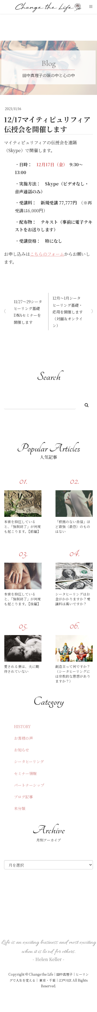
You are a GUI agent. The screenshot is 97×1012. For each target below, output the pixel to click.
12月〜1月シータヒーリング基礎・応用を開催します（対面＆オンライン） (68, 311)
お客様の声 (23, 738)
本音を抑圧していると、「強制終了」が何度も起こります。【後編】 (22, 599)
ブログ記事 (23, 796)
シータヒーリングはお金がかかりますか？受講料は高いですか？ (72, 599)
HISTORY (22, 726)
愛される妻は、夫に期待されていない (21, 669)
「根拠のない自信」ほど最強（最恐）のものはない (72, 526)
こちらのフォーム (47, 254)
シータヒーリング (29, 761)
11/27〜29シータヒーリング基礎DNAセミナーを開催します (28, 312)
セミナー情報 (25, 773)
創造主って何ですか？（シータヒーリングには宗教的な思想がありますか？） (72, 674)
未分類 (19, 808)
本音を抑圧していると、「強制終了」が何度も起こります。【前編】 (22, 526)
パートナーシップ (29, 785)
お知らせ (21, 749)
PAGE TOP (88, 976)
